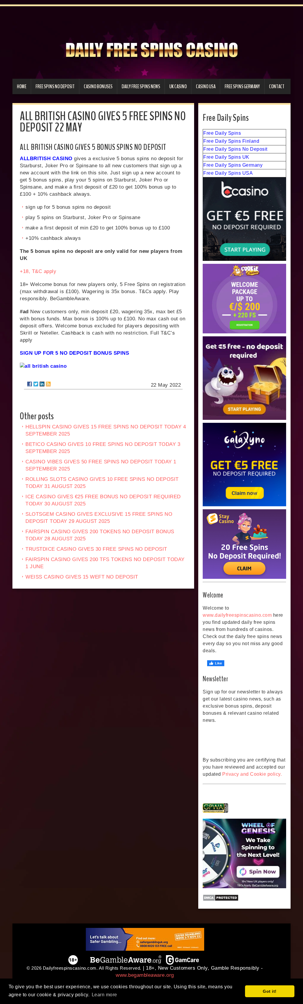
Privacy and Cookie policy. (252, 774)
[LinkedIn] (42, 384)
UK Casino (178, 86)
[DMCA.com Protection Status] (244, 897)
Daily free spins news (141, 86)
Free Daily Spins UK (226, 157)
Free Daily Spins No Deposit (235, 149)
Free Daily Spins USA (228, 173)
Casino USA (205, 86)
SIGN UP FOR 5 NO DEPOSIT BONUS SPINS (74, 353)
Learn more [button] (104, 994)
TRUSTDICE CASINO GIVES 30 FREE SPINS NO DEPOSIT (96, 549)
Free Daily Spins (222, 133)
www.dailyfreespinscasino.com (237, 615)
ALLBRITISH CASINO (46, 158)
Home (21, 86)
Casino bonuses (98, 86)
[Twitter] (35, 384)
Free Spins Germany (242, 86)
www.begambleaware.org (145, 975)
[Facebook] (29, 384)
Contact (276, 86)
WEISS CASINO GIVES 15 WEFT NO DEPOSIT (81, 577)
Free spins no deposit (55, 86)
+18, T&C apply (38, 271)
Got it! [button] (270, 991)
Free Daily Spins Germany (232, 165)
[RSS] (48, 384)
